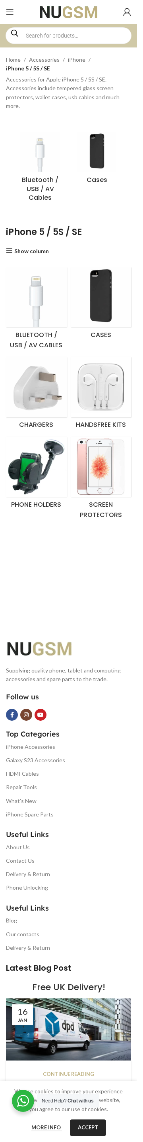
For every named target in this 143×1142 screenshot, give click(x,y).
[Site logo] (68, 11)
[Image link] (45, 647)
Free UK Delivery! (68, 987)
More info (46, 1127)
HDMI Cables (22, 773)
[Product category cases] (97, 160)
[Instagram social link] (26, 715)
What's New (21, 800)
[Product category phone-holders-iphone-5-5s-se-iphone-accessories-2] (36, 475)
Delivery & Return (28, 874)
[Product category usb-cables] (40, 169)
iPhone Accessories (30, 746)
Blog (11, 920)
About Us (18, 847)
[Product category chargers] (36, 395)
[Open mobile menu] (10, 12)
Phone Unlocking (27, 887)
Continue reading (68, 1074)
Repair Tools (21, 787)
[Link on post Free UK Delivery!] (68, 1029)
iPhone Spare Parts (30, 814)
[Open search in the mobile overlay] (68, 36)
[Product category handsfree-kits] (101, 395)
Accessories (44, 59)
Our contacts (22, 934)
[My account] (127, 12)
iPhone (76, 59)
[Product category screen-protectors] (101, 480)
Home (13, 59)
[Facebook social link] (12, 715)
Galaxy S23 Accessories (35, 760)
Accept (88, 1127)
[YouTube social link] (40, 715)
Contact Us (20, 860)
